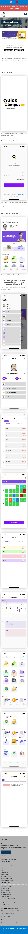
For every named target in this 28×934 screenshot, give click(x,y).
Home (9, 25)
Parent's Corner (14, 6)
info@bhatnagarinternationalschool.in (12, 919)
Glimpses (4, 863)
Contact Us (16, 8)
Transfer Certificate (6, 876)
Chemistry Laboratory (7, 896)
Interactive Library (6, 886)
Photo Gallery (5, 872)
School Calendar (6, 869)
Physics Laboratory (6, 894)
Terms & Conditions (7, 878)
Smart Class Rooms (6, 890)
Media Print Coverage (7, 865)
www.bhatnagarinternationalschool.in (11, 922)
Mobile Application (17, 25)
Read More (6, 852)
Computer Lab (5, 888)
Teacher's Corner (23, 6)
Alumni (11, 8)
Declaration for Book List (8, 880)
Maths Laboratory (6, 900)
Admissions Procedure (7, 867)
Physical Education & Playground (10, 902)
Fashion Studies (6, 892)
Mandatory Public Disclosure (9, 859)
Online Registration (5, 6)
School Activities (6, 861)
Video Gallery (5, 874)
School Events (5, 870)
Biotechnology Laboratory (8, 898)
